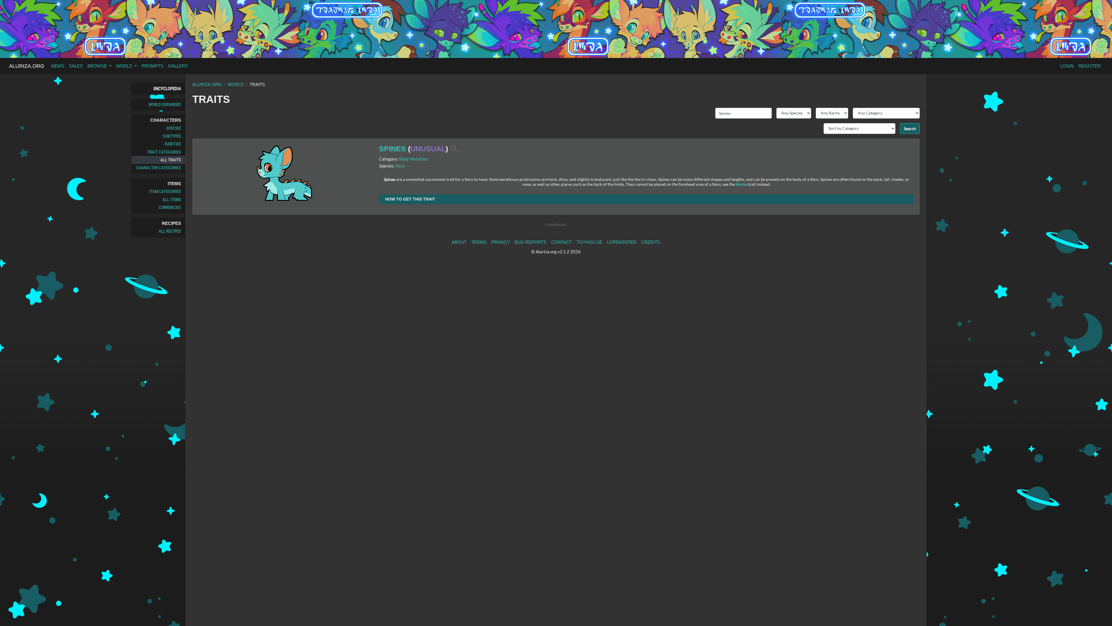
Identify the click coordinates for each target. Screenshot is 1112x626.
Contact (561, 242)
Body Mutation (413, 158)
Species (173, 128)
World (236, 84)
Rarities (173, 144)
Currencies (170, 207)
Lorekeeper (622, 242)
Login (1067, 65)
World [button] (124, 65)
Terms (479, 242)
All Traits (170, 160)
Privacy (500, 242)
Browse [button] (97, 65)
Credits (650, 242)
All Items (171, 199)
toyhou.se (589, 242)
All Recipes (170, 231)
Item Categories (165, 191)
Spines (392, 149)
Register (1089, 65)
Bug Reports (530, 242)
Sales (76, 65)
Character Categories (158, 167)
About (459, 242)
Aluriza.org (26, 66)
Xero (400, 165)
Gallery (178, 65)
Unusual (428, 149)
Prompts (152, 65)
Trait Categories (164, 152)
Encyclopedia (167, 88)
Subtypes (172, 136)
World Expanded (165, 104)
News (57, 65)
